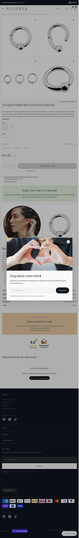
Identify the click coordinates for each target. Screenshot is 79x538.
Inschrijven (61, 290)
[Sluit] (67, 241)
